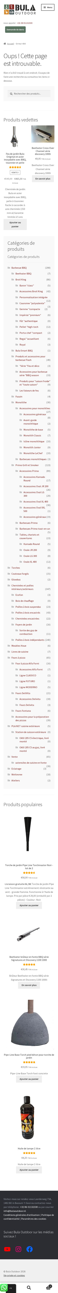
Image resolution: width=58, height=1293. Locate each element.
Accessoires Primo (29, 470)
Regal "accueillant (29, 338)
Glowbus (16, 579)
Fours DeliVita (22, 693)
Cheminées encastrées (27, 618)
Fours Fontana (23, 710)
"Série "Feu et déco (29, 365)
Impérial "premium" (30, 315)
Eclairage (16, 768)
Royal (22, 344)
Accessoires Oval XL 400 (36, 501)
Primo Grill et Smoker (27, 465)
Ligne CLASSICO (27, 675)
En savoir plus (42, 178)
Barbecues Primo (28, 522)
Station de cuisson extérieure (30, 732)
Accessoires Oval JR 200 (36, 486)
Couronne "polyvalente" (32, 303)
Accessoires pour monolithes (34, 408)
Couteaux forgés (20, 573)
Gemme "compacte (29, 309)
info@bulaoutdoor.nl (15, 1210)
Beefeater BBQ (23, 273)
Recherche (29, 1288)
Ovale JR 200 (30, 549)
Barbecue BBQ (19, 267)
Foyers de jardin (23, 624)
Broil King (20, 279)
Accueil (10, 43)
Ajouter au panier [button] (15, 224)
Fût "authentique (28, 321)
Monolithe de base (33, 429)
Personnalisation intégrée (33, 297)
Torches (15, 567)
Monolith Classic (32, 435)
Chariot (45, 1285)
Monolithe (21, 402)
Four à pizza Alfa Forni (27, 663)
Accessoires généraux (35, 414)
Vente (14, 756)
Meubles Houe (18, 645)
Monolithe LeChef (33, 453)
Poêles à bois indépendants (29, 639)
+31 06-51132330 (24, 23)
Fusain (18, 396)
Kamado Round (32, 544)
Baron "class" (26, 285)
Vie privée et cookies (14, 1275)
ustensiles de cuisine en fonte (31, 762)
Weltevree (16, 774)
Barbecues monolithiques (33, 459)
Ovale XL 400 (30, 561)
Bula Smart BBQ (24, 350)
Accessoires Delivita (29, 698)
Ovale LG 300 (30, 555)
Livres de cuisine (19, 651)
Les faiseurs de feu (29, 390)
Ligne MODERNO (28, 687)
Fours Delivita (26, 704)
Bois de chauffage (24, 600)
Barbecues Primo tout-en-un (34, 528)
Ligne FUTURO (27, 681)
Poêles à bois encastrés (27, 612)
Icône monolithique (34, 441)
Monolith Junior (32, 447)
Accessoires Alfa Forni (31, 669)
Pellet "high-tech (28, 326)
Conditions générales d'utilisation (22, 1214)
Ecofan (19, 594)
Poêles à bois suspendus (28, 606)
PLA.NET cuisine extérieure (25, 726)
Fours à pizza (18, 657)
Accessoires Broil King (31, 291)
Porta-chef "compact (30, 332)
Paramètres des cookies (33, 1218)
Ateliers (15, 780)
